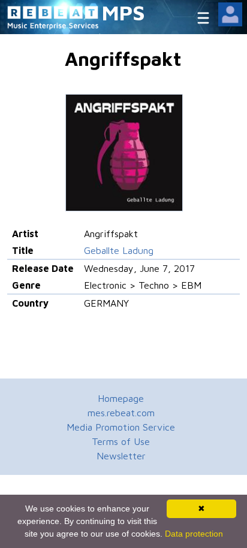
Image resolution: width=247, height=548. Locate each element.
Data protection (194, 533)
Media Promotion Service (121, 427)
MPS (123, 12)
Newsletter (121, 455)
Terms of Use (121, 441)
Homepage (121, 398)
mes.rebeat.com (121, 412)
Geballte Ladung (118, 250)
